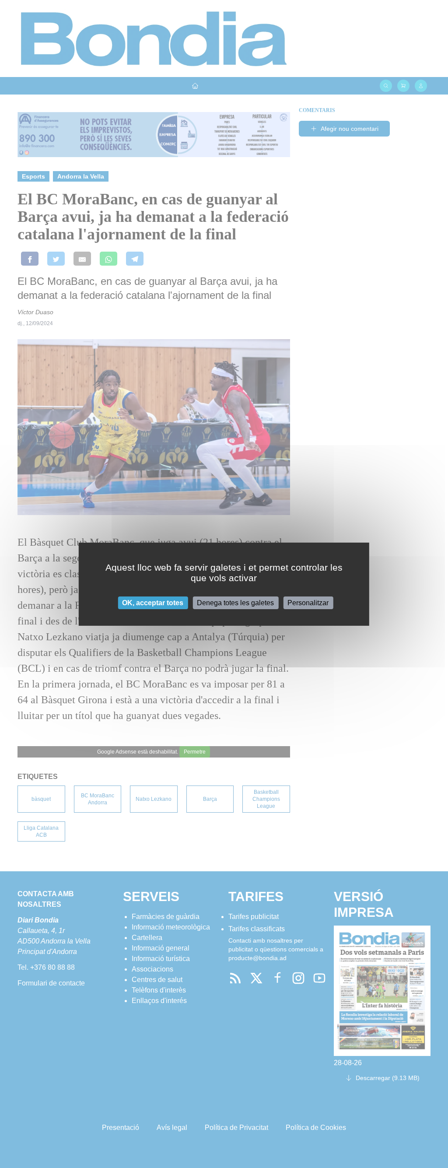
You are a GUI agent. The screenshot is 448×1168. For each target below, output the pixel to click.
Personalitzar (308, 602)
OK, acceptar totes (152, 602)
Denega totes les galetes (235, 602)
